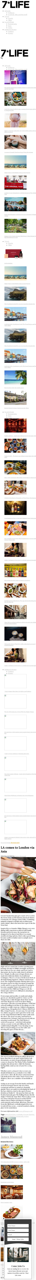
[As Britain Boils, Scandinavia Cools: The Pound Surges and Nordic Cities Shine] (15, 320)
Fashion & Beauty (10, 29)
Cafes (10, 28)
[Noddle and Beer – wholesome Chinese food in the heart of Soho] (15, 432)
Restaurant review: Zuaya (7, 1182)
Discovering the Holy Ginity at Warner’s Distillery (17, 580)
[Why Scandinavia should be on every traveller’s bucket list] (15, 300)
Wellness (11, 13)
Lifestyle (7, 11)
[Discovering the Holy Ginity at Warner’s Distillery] (15, 577)
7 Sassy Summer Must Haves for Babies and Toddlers (17, 691)
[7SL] (14, 42)
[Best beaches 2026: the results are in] (15, 384)
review (26, 1116)
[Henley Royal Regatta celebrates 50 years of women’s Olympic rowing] (15, 211)
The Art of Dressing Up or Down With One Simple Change (19, 711)
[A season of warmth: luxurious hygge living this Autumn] (15, 148)
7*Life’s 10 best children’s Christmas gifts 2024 (16, 753)
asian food (8, 1114)
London (3, 1116)
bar (14, 1114)
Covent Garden (28, 1114)
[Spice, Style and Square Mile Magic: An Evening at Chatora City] (15, 474)
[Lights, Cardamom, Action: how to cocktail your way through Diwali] (15, 556)
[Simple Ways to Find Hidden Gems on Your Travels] (15, 169)
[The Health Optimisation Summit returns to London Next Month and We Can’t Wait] (15, 84)
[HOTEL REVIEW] (15, 259)
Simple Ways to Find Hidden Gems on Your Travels (17, 172)
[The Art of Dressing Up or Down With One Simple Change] (15, 708)
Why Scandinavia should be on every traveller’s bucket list (19, 304)
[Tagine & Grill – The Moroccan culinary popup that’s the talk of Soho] (15, 452)
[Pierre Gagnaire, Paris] (12, 1199)
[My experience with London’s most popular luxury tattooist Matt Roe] (15, 728)
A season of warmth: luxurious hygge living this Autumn (18, 152)
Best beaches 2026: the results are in (14, 387)
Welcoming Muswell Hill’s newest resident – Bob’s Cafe (15, 1162)
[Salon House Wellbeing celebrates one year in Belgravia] (15, 792)
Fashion (11, 31)
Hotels (10, 18)
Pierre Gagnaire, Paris (6, 1202)
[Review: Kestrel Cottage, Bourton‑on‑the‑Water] (15, 404)
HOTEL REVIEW (8, 263)
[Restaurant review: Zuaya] (12, 1178)
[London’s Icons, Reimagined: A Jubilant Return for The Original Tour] (15, 189)
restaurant (19, 1116)
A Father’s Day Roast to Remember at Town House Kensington (20, 498)
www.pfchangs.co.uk (25, 1111)
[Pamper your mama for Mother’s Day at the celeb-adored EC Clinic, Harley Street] (15, 833)
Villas (10, 20)
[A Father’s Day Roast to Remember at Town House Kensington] (15, 494)
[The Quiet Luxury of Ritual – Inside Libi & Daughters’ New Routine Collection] (15, 770)
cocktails (19, 1114)
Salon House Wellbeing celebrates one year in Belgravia (18, 795)
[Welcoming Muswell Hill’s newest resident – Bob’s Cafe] (12, 1158)
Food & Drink (9, 22)
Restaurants (12, 24)
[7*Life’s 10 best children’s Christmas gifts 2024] (15, 750)
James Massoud (20, 856)
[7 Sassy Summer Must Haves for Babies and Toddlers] (15, 688)
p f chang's (11, 1116)
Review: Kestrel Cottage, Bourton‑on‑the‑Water (16, 408)
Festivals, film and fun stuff (17, 15)
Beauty (10, 33)
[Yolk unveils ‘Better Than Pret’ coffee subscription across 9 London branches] (15, 640)
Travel (6, 16)
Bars (9, 26)
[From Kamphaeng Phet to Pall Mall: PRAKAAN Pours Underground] (15, 514)
